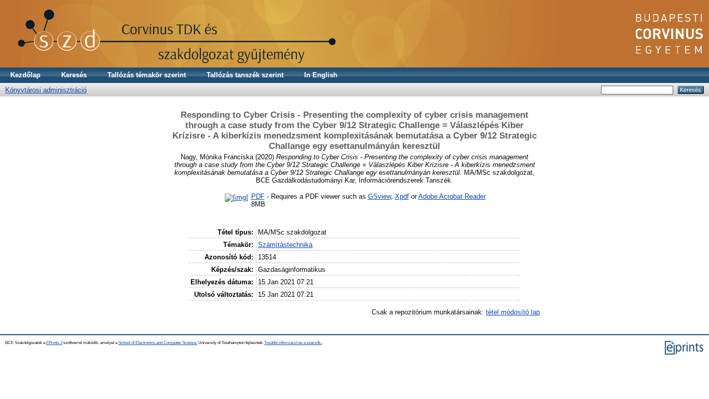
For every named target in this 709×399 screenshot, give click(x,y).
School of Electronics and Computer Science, (157, 342)
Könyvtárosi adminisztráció (46, 90)
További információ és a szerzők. (293, 342)
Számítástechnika (285, 245)
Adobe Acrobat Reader (452, 196)
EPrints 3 (54, 342)
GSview (379, 196)
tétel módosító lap (513, 312)
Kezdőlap (25, 75)
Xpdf (402, 196)
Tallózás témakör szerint (146, 75)
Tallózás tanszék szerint (245, 75)
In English (320, 75)
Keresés (74, 75)
